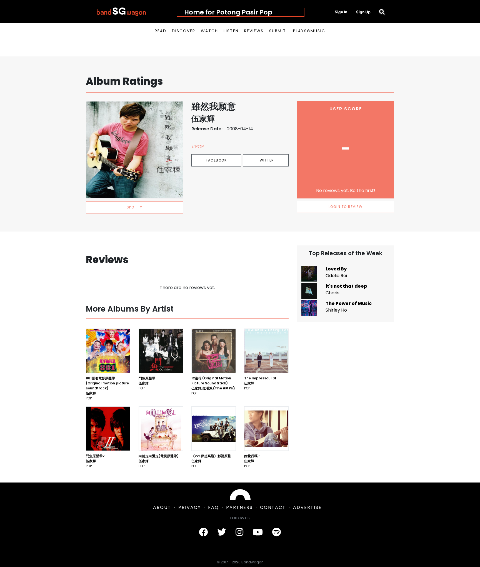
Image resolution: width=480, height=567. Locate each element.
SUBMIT (277, 31)
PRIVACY (189, 507)
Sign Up (363, 11)
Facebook (216, 160)
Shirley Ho (336, 310)
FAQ (213, 507)
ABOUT (162, 507)
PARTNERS (239, 507)
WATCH (209, 31)
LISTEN (231, 31)
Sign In (341, 11)
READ (160, 31)
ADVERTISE (307, 507)
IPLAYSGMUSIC (308, 31)
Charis (332, 293)
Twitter (265, 160)
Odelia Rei (336, 275)
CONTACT (273, 507)
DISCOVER (183, 31)
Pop (89, 398)
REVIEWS (254, 31)
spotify (134, 207)
